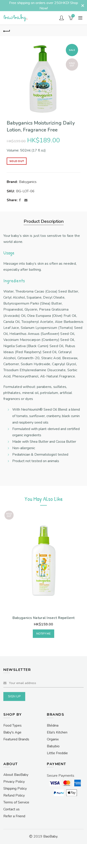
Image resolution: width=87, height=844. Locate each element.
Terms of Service (16, 802)
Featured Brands (16, 739)
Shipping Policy (15, 788)
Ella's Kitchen (57, 732)
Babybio (53, 746)
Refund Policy (14, 795)
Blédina (52, 725)
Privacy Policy (14, 781)
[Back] (6, 30)
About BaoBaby (15, 774)
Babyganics (28, 181)
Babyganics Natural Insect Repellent (43, 618)
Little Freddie (57, 753)
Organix (53, 739)
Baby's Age (12, 732)
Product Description (44, 221)
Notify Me (43, 633)
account (61, 17)
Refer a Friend (14, 816)
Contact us (11, 809)
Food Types (12, 725)
